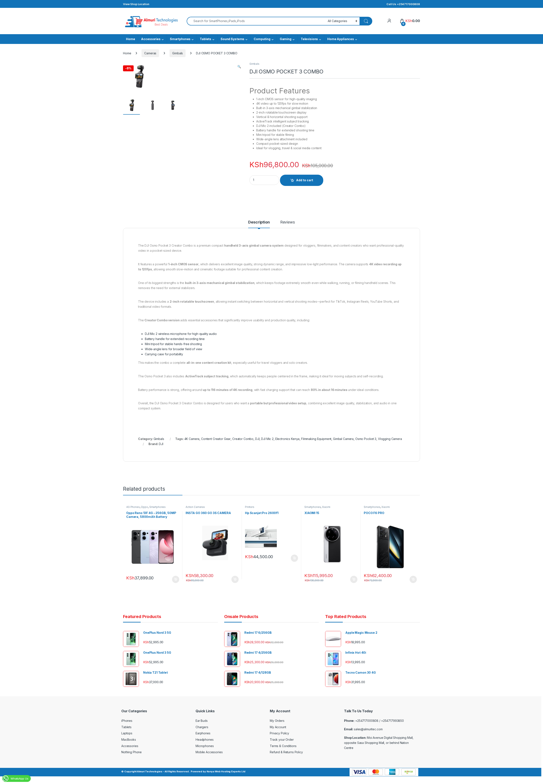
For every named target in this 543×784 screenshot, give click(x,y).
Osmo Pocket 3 (365, 439)
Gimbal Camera (343, 439)
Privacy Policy (279, 733)
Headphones (205, 739)
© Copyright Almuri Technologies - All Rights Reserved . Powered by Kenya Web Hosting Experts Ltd (183, 771)
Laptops (126, 733)
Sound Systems (232, 39)
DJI (257, 439)
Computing (262, 39)
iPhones (126, 720)
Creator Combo (242, 439)
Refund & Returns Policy (286, 752)
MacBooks (128, 739)
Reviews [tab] (287, 222)
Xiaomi (326, 507)
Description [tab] (259, 222)
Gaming (285, 39)
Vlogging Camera (390, 439)
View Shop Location (136, 4)
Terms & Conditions (283, 746)
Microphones (205, 746)
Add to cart (304, 180)
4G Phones (133, 507)
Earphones (203, 733)
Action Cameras (195, 507)
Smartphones (180, 39)
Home (130, 39)
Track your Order (282, 739)
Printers (249, 507)
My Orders (277, 720)
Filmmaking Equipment (316, 439)
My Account (278, 727)
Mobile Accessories (209, 752)
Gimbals (177, 53)
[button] (239, 66)
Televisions (309, 39)
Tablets (205, 39)
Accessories (150, 39)
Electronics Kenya (287, 439)
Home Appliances (340, 39)
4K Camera (192, 439)
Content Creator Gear (216, 439)
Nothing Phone (131, 752)
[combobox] (256, 21)
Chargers (202, 727)
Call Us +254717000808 (403, 4)
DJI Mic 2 (267, 439)
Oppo (144, 507)
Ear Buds (202, 720)
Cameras (150, 53)
